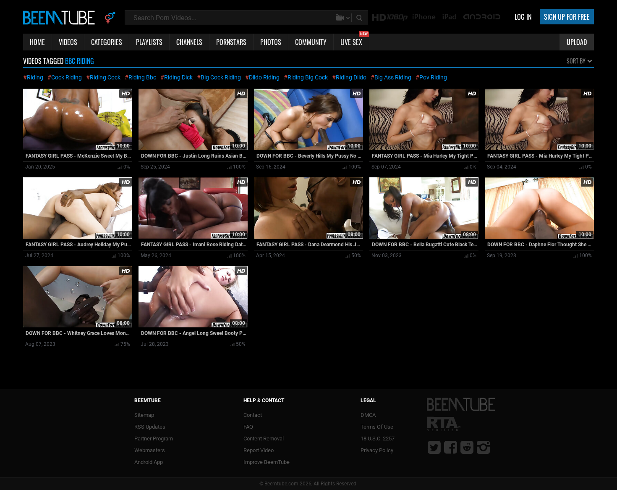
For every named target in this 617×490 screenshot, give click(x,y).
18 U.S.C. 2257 (378, 438)
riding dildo (351, 77)
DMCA (368, 415)
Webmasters (149, 450)
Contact (252, 415)
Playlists (149, 42)
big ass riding (392, 77)
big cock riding (221, 77)
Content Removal (263, 438)
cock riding (66, 77)
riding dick (178, 77)
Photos (270, 42)
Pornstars (231, 42)
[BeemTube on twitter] (434, 447)
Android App (148, 462)
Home (37, 42)
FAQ (248, 427)
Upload (577, 42)
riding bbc (142, 77)
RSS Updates (149, 427)
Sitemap (144, 415)
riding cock (105, 77)
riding (35, 77)
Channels (189, 42)
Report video (258, 450)
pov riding (433, 77)
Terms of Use (377, 427)
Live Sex (354, 40)
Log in (523, 17)
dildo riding (264, 77)
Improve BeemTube (266, 462)
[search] (360, 18)
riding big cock (308, 77)
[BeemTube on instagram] (483, 447)
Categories (106, 42)
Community (311, 42)
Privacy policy (377, 450)
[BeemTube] (61, 17)
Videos (68, 42)
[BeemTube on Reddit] (466, 447)
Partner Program (153, 438)
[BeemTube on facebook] (450, 447)
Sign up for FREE (567, 17)
